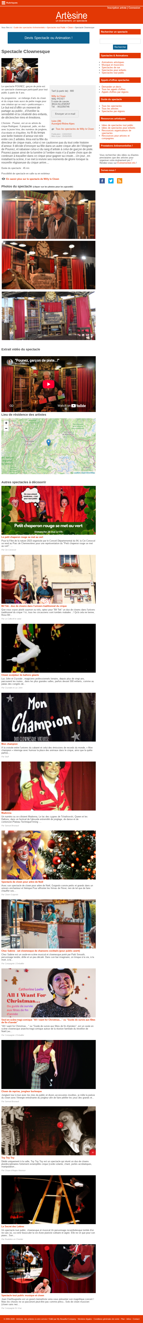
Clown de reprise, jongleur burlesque (21, 1091)
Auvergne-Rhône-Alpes (63, 123)
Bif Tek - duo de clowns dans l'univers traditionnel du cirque (34, 606)
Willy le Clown (58, 96)
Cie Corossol (10, 550)
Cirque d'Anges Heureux (15, 1170)
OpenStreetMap (88, 472)
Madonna (6, 813)
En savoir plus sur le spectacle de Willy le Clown (32, 179)
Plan (123, 1319)
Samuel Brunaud (12, 826)
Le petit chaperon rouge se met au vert (22, 537)
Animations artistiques (113, 62)
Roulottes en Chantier (14, 1239)
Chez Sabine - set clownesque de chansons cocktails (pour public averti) (40, 951)
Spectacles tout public (113, 72)
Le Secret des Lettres (12, 1226)
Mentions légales (85, 1319)
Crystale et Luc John (13, 688)
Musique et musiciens (113, 65)
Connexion (134, 7)
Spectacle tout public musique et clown (22, 1295)
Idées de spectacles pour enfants (118, 128)
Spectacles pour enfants (114, 70)
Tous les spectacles (112, 106)
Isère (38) (56, 121)
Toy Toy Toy (7, 1157)
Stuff (7, 757)
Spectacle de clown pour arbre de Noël (22, 882)
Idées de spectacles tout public (117, 125)
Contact (136, 1319)
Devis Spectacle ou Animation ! (49, 38)
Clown (70, 27)
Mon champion (9, 744)
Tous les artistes (110, 108)
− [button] (6, 428)
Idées (128, 1319)
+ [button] (6, 423)
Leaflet (77, 472)
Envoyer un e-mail (65, 113)
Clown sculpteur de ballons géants (20, 675)
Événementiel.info (126, 163)
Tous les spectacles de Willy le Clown (75, 129)
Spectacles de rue (111, 67)
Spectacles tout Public (56, 27)
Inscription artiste (116, 7)
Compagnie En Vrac (13, 1308)
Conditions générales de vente (106, 1319)
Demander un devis (111, 86)
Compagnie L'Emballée (14, 963)
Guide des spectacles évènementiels (29, 27)
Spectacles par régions (113, 111)
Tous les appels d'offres (114, 89)
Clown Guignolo (11, 894)
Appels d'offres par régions (115, 92)
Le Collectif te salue (13, 619)
